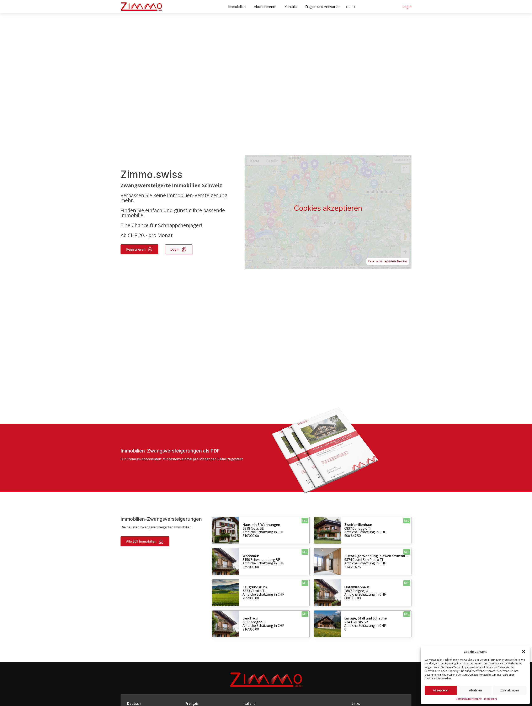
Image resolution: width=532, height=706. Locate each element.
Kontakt (290, 6)
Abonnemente (265, 6)
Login (407, 6)
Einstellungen (510, 690)
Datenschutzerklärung (469, 699)
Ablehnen (475, 690)
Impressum (490, 699)
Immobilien (237, 6)
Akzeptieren (441, 690)
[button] (524, 651)
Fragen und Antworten (323, 6)
